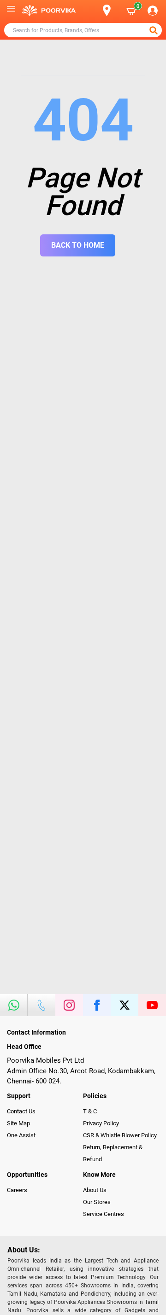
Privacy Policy (101, 1123)
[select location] (111, 10)
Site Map (18, 1123)
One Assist (21, 1135)
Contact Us (21, 1111)
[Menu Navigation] (11, 10)
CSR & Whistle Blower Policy (120, 1135)
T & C (90, 1111)
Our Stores (97, 1202)
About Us (95, 1190)
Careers (17, 1190)
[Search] (91, 10)
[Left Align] (154, 30)
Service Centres (103, 1213)
